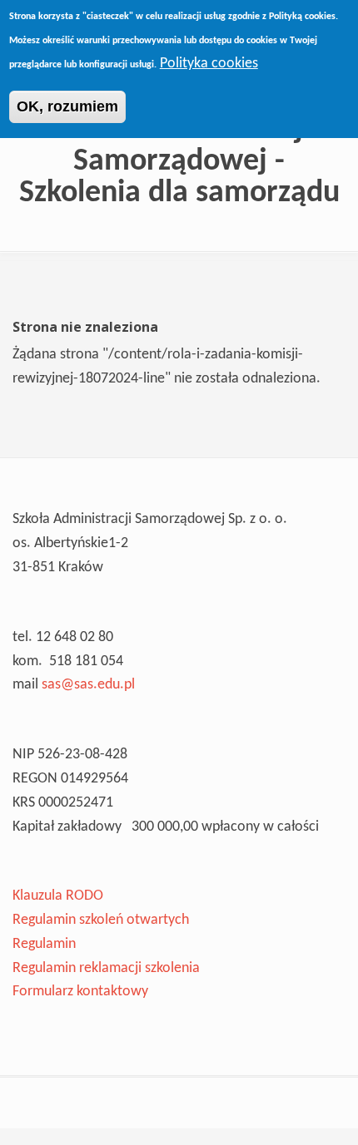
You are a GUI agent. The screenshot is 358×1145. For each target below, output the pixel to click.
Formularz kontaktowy (80, 991)
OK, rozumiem (67, 106)
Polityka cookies (209, 64)
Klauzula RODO (57, 896)
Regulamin (44, 944)
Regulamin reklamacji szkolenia (106, 968)
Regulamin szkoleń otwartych (100, 920)
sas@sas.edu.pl (88, 685)
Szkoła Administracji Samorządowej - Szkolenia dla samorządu (179, 162)
